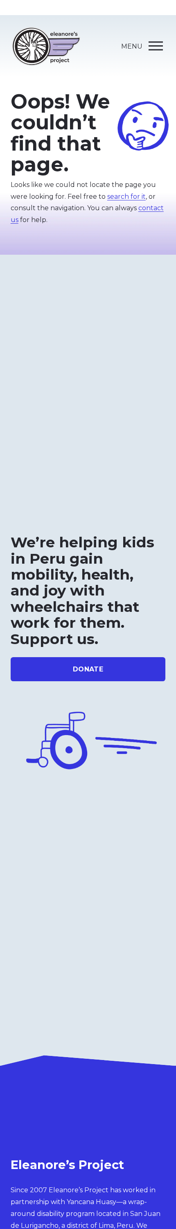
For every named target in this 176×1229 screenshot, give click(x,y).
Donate (88, 669)
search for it (126, 196)
